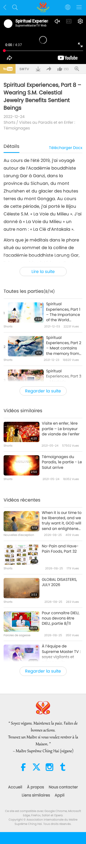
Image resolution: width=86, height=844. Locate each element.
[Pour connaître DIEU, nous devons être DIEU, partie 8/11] (21, 621)
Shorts (9, 122)
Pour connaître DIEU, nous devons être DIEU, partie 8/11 (60, 618)
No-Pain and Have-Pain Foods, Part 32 (60, 549)
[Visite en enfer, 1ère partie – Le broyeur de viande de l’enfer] (21, 432)
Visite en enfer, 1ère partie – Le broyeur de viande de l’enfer (61, 429)
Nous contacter (63, 787)
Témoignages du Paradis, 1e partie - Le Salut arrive (62, 462)
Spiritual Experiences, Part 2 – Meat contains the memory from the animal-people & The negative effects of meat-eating (64, 346)
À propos (35, 787)
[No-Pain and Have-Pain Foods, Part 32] (21, 555)
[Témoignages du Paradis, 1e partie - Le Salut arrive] (21, 465)
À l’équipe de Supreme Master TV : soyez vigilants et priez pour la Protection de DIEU (61, 654)
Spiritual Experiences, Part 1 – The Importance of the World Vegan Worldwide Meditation (63, 312)
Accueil (15, 787)
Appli (59, 795)
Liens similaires (36, 795)
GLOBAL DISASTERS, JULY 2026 (59, 582)
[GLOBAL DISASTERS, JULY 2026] (21, 588)
